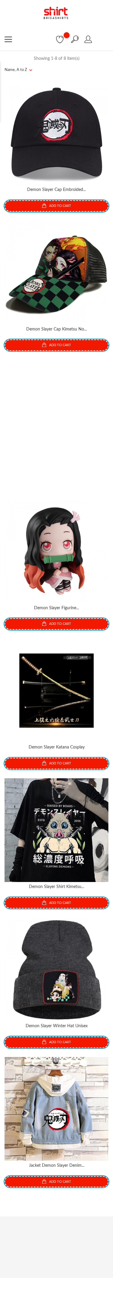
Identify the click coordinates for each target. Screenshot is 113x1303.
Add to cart (59, 205)
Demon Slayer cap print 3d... (56, 468)
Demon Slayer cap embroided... (56, 190)
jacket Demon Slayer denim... (56, 1165)
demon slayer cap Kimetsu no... (56, 329)
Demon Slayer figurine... (56, 608)
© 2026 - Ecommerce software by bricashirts (56, 1286)
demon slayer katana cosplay (57, 747)
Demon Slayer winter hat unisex (57, 1026)
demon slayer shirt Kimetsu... (56, 887)
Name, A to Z (16, 70)
